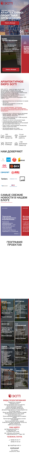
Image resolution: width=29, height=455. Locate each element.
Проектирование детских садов (14, 413)
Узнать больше (10, 23)
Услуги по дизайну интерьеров (15, 408)
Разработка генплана (14, 402)
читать (16, 233)
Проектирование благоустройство (14, 404)
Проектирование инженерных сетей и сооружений (14, 419)
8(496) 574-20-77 (15, 440)
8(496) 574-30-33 (15, 441)
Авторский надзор (14, 411)
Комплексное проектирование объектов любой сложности (14, 423)
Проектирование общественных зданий (14, 412)
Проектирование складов (14, 406)
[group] (11, 221)
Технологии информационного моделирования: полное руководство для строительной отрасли (10, 218)
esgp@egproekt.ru (15, 445)
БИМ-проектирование (14, 424)
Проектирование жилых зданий (14, 421)
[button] (2, 31)
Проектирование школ (14, 415)
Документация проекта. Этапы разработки (14, 409)
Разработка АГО (14, 403)
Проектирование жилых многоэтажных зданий (14, 417)
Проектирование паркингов (14, 407)
